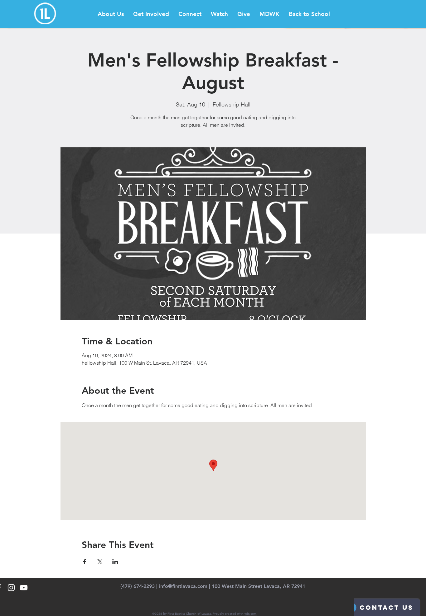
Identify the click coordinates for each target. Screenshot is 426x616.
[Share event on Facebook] (85, 561)
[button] (110, 14)
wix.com (250, 614)
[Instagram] (11, 587)
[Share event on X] (100, 561)
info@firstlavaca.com (183, 586)
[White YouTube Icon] (23, 587)
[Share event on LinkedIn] (115, 561)
